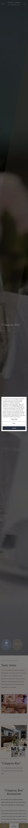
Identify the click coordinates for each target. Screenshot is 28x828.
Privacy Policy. (16, 405)
